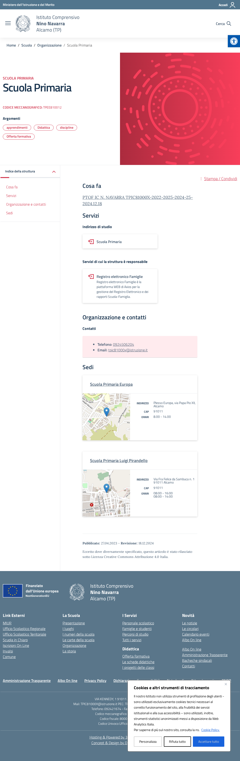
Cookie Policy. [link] (210, 729)
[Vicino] (226, 684)
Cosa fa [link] (12, 187)
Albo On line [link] (191, 640)
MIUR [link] (7, 623)
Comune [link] (9, 656)
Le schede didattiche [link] (138, 662)
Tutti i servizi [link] (131, 640)
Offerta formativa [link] (19, 136)
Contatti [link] (188, 666)
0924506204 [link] (123, 344)
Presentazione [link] (74, 623)
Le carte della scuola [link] (78, 640)
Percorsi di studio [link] (135, 634)
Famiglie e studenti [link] (137, 628)
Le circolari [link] (190, 628)
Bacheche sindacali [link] (197, 660)
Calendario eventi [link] (195, 634)
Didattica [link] (44, 127)
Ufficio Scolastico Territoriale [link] (24, 634)
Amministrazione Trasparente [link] (205, 655)
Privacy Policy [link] (95, 680)
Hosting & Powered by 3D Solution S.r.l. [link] (120, 737)
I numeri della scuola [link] (78, 634)
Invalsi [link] (8, 651)
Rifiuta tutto (177, 741)
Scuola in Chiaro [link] (15, 640)
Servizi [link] (11, 195)
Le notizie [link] (189, 623)
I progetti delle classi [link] (138, 667)
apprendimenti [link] (17, 127)
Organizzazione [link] (74, 645)
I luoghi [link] (68, 628)
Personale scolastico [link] (138, 623)
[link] (234, 41)
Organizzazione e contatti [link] (26, 204)
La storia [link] (69, 651)
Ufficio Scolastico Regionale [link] (24, 628)
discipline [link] (66, 127)
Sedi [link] (9, 213)
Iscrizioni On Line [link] (16, 645)
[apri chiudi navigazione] (8, 23)
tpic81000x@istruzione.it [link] (128, 350)
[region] (179, 716)
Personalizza (148, 741)
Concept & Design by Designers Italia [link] (120, 743)
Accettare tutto (208, 741)
